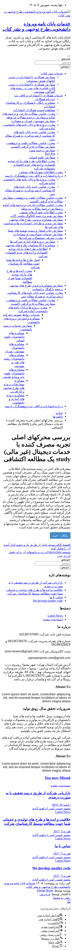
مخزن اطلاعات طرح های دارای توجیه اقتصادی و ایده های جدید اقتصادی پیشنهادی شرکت (31, 164)
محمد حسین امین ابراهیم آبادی (51, 808)
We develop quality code (48, 600)
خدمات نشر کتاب (52, 73)
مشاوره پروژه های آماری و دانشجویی (15, 399)
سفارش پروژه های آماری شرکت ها (32, 241)
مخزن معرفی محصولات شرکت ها (41, 238)
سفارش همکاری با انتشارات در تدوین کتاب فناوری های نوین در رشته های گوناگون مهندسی (31, 88)
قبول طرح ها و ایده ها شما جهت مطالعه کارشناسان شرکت (23, 263)
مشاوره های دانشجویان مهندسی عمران (14, 347)
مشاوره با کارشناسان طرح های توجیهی (30, 245)
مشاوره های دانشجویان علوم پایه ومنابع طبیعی (13, 373)
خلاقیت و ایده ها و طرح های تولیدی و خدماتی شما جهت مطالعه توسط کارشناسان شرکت (36, 821)
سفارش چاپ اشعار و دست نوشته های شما (35, 230)
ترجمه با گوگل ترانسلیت (47, 289)
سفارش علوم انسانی (41, 157)
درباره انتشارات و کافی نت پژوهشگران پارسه (34, 175)
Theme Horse (44, 890)
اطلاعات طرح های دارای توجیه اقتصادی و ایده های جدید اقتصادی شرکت (26, 252)
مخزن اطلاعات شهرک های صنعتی (41, 172)
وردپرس (45, 894)
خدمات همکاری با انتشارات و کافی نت (38, 95)
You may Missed (57, 778)
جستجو (65, 58)
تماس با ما (56, 597)
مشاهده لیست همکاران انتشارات (34, 110)
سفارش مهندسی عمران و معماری (33, 121)
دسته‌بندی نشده (53, 619)
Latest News (55, 615)
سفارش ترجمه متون (42, 150)
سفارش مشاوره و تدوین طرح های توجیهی (36, 219)
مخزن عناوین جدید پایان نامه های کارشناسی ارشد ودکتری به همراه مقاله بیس (30, 135)
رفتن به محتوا (61, 897)
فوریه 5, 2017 (61, 831)
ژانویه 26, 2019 (61, 804)
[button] (68, 901)
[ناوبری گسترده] (68, 56)
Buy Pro (50, 153)
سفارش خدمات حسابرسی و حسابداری (38, 234)
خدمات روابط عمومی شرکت (21, 314)
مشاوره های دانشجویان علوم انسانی (14, 336)
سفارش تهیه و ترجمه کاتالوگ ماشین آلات (36, 216)
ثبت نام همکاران (45, 99)
